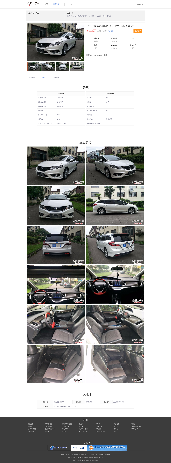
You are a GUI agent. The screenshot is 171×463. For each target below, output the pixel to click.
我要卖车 (116, 424)
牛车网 (30, 426)
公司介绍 (107, 454)
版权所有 (101, 457)
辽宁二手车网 (83, 429)
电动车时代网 (100, 431)
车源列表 (56, 4)
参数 (86, 87)
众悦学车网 (48, 426)
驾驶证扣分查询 (136, 426)
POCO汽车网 (83, 431)
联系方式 (87, 454)
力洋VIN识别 (32, 429)
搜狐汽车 (30, 424)
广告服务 (81, 454)
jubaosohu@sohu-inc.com (92, 460)
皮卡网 (64, 431)
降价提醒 (110, 31)
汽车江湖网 (48, 424)
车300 (98, 424)
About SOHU (101, 454)
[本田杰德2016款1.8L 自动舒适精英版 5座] (55, 42)
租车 (115, 431)
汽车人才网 (65, 426)
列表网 (47, 431)
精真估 (133, 424)
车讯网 (116, 426)
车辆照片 (44, 77)
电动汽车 (65, 429)
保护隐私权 (94, 454)
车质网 (98, 429)
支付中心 (70, 454)
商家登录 (140, 4)
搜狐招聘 (76, 454)
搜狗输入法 (64, 454)
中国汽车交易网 (50, 429)
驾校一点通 (31, 431)
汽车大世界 (134, 429)
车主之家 (99, 426)
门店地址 (85, 394)
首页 (46, 4)
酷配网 (81, 424)
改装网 (81, 426)
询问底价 (138, 31)
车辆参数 (32, 77)
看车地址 (56, 77)
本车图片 (85, 142)
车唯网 (116, 429)
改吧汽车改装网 (67, 424)
